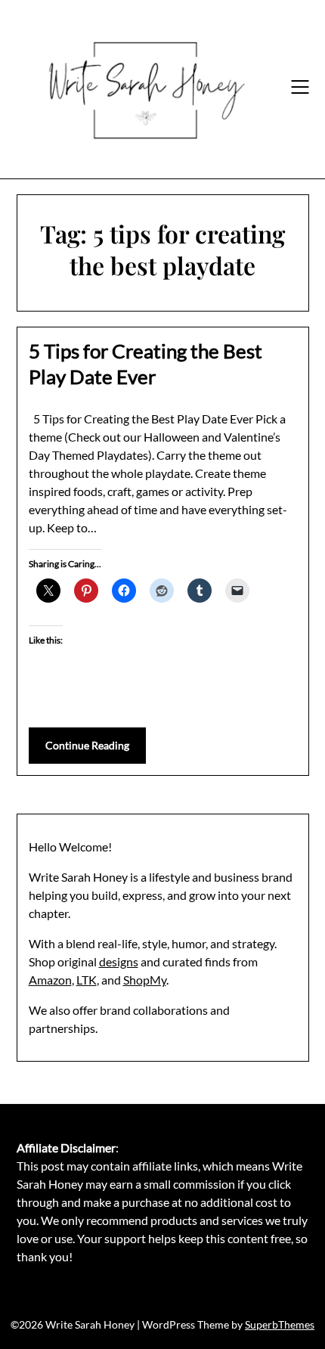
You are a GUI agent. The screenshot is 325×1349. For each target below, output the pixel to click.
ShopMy (144, 979)
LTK (86, 979)
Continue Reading (87, 745)
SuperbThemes (279, 1324)
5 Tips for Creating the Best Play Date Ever (145, 364)
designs (118, 961)
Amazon (50, 979)
